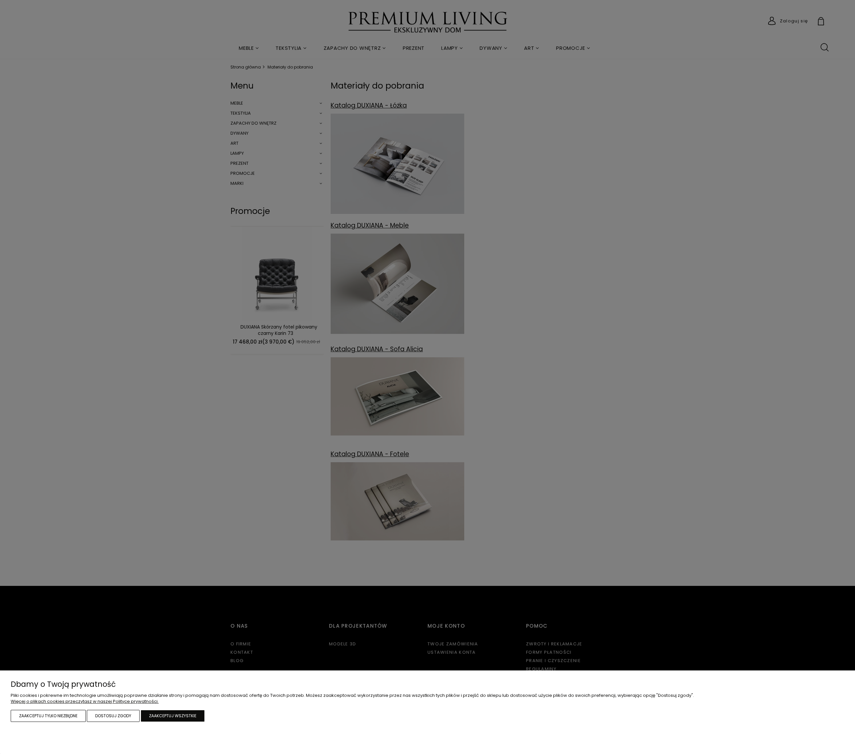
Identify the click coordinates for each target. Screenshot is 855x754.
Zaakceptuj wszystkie (172, 716)
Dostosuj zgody (113, 716)
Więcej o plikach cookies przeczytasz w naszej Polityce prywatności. (85, 701)
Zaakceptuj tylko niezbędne (48, 716)
